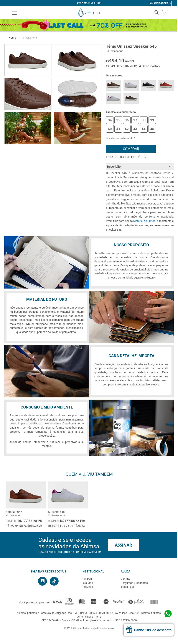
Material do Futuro (144, 221)
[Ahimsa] (89, 12)
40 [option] (110, 129)
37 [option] (135, 120)
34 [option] (110, 120)
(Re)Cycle (88, 586)
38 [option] (144, 120)
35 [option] (118, 120)
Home (12, 37)
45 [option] (152, 129)
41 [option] (118, 129)
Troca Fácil (127, 586)
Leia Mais (88, 582)
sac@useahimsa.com (98, 620)
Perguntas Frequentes (134, 582)
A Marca (87, 578)
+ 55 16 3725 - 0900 (125, 620)
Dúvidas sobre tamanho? (120, 138)
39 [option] (152, 120)
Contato (125, 578)
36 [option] (127, 120)
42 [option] (127, 129)
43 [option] (135, 129)
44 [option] (144, 129)
